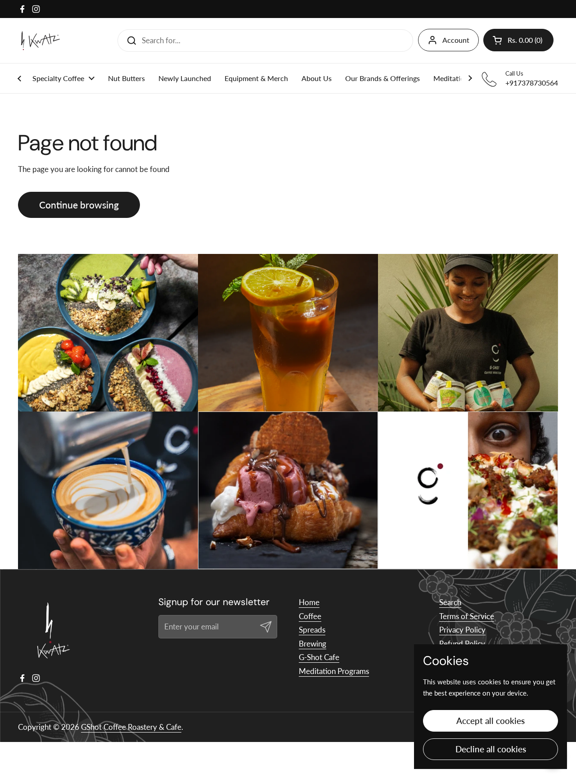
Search (450, 602)
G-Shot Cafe (319, 657)
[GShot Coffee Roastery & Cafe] (40, 40)
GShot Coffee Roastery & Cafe (131, 727)
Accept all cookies (490, 720)
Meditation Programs (334, 671)
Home (309, 602)
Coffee (310, 616)
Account (455, 40)
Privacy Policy (462, 629)
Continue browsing (79, 205)
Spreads (312, 629)
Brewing (312, 643)
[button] (518, 40)
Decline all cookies (490, 749)
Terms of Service (466, 616)
